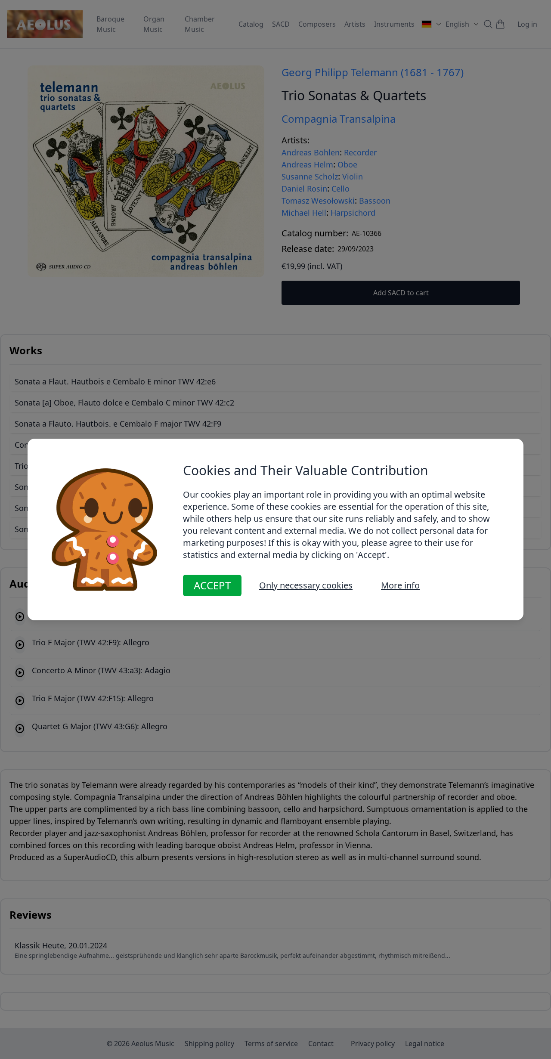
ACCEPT (212, 585)
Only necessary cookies (306, 585)
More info (400, 585)
